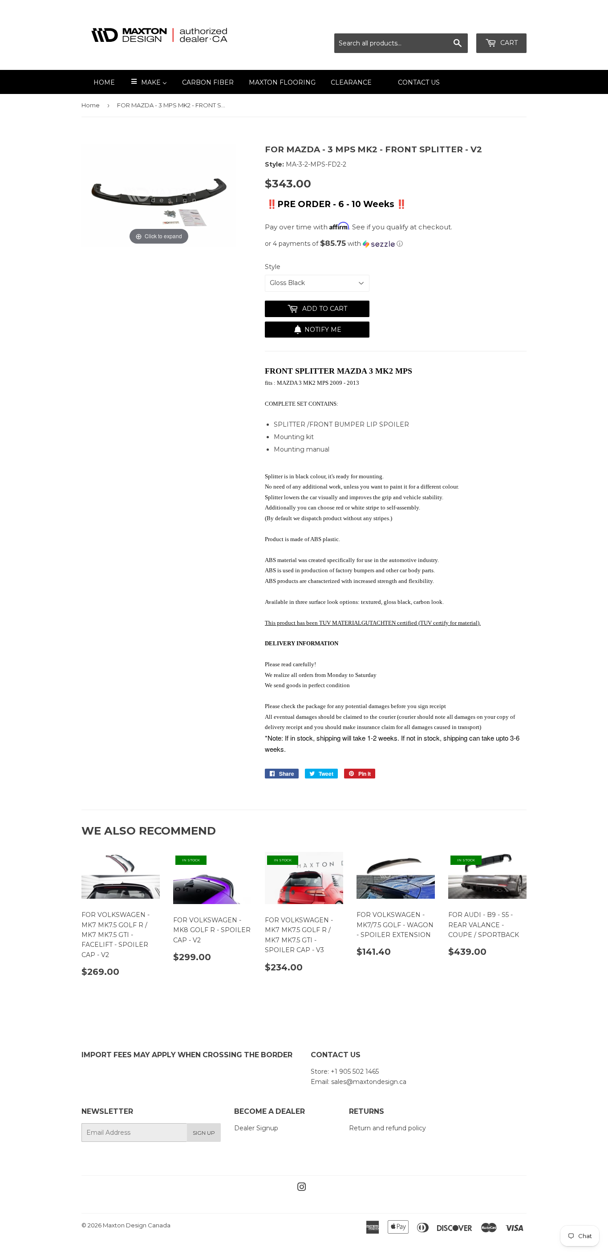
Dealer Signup (256, 1128)
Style (272, 267)
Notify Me (322, 330)
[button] (396, 243)
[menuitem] (98, 82)
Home (90, 105)
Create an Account (498, 22)
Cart (508, 43)
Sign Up (204, 1132)
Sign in (448, 22)
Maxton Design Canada (136, 1225)
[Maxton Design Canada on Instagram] (301, 1188)
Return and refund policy (387, 1128)
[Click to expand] (158, 195)
